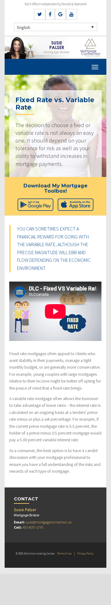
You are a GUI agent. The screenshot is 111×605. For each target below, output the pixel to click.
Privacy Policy (85, 553)
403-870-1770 (33, 527)
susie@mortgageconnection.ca (49, 522)
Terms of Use (64, 553)
